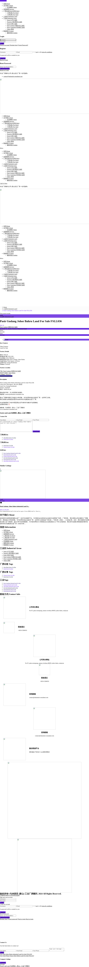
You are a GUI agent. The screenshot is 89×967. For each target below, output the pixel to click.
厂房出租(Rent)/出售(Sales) (11, 11)
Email (25, 328)
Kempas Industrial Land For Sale (10, 456)
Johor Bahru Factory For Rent (9, 437)
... (40, 511)
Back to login (22, 919)
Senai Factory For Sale (8, 445)
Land (1, 315)
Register (3, 58)
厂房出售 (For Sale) (12, 14)
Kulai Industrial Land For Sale (9, 454)
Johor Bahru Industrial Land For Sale (11, 461)
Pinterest (14, 328)
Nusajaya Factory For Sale (8, 447)
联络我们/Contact (8, 31)
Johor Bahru (12, 373)
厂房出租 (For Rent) (13, 13)
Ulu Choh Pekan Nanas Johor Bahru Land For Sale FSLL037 (17, 956)
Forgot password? (13, 919)
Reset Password (5, 68)
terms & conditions (47, 52)
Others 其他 (10, 29)
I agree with (43, 52)
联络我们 (21, 627)
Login (2, 43)
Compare (3, 962)
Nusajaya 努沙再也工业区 (14, 22)
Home (5, 307)
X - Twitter (9, 328)
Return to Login (4, 70)
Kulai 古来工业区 (12, 24)
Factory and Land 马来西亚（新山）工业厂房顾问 (15, 413)
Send (2, 952)
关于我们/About (8, 5)
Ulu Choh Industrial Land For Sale (10, 458)
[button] (44, 148)
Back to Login (4, 60)
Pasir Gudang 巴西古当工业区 (16, 25)
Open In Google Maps (6, 376)
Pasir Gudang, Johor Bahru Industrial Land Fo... (14, 506)
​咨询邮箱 (32, 694)
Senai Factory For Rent (8, 439)
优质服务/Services (8, 9)
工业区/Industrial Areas (10, 18)
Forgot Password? (23, 45)
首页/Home (6, 4)
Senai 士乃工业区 (12, 20)
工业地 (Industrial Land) (10, 16)
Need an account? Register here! (9, 45)
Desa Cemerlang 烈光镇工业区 (16, 27)
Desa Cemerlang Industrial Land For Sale (12, 453)
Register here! (4, 919)
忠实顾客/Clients (12, 7)
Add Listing (3, 0)
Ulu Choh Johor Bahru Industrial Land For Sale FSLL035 (16, 954)
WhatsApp (20, 328)
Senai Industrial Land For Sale (9, 459)
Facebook (2, 328)
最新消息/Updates (12, 33)
